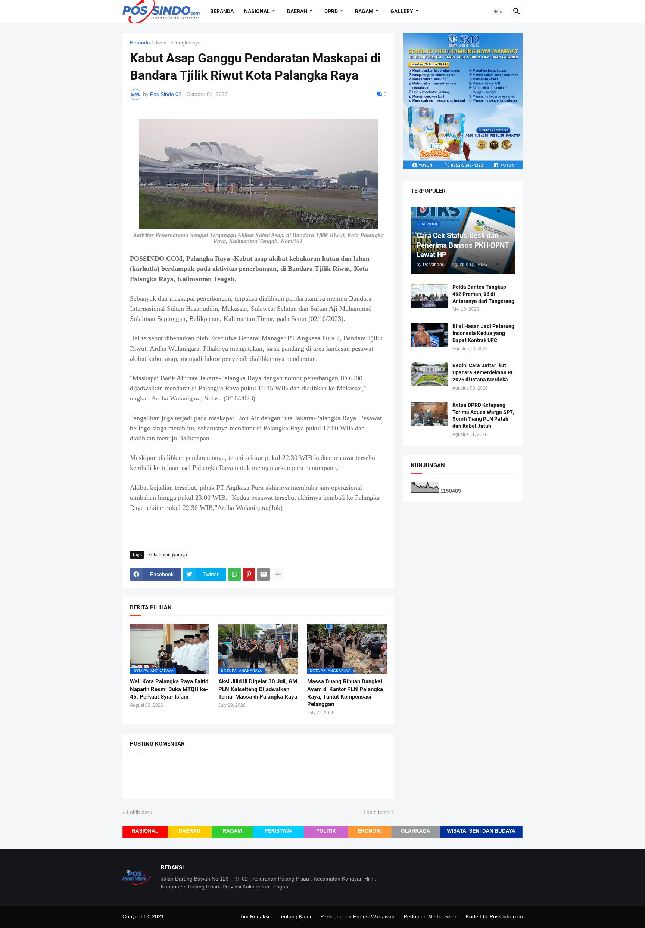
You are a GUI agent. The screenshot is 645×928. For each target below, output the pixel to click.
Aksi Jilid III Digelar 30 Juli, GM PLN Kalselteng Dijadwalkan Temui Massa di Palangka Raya (257, 689)
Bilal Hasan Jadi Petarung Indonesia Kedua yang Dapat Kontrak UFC (483, 333)
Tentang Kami (294, 916)
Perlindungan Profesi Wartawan (357, 916)
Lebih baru (139, 812)
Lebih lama (377, 812)
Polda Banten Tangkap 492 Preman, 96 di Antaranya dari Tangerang (483, 294)
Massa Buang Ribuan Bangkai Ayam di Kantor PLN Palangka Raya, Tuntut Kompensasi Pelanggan (345, 693)
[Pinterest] (249, 574)
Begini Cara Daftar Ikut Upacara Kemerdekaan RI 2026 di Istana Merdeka (482, 372)
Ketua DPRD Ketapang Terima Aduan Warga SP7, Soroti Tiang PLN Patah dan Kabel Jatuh (483, 415)
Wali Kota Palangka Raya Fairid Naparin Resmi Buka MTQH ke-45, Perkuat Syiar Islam (169, 689)
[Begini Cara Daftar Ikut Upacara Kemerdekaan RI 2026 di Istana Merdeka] (429, 374)
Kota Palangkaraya (178, 43)
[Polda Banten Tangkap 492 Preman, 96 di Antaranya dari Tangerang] (429, 296)
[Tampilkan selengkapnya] (278, 574)
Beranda (222, 11)
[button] (498, 11)
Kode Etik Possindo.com (494, 916)
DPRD (331, 11)
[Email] (263, 574)
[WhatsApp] (234, 574)
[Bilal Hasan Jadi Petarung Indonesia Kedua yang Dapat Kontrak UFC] (429, 335)
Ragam (364, 11)
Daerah (297, 11)
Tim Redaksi (254, 916)
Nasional (257, 11)
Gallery (401, 11)
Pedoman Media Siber (430, 916)
